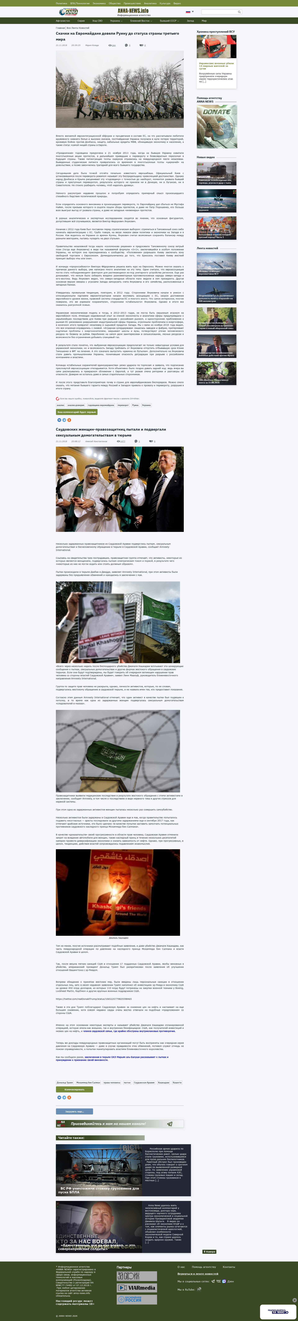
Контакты (229, 1266)
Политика (61, 3)
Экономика (99, 3)
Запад (190, 20)
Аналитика (150, 3)
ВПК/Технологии (80, 3)
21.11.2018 (68, 45)
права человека (112, 1082)
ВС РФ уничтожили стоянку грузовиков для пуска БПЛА (98, 1190)
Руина (135, 405)
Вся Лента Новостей (78, 28)
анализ (60, 405)
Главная (60, 28)
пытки (127, 1082)
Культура (165, 3)
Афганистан (63, 20)
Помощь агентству (204, 1266)
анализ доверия (76, 405)
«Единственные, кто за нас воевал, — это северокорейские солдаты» (96, 1247)
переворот (123, 405)
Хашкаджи (163, 1082)
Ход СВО (97, 20)
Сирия (81, 20)
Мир (204, 20)
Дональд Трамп (65, 1082)
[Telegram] (64, 420)
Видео (177, 3)
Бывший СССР (168, 20)
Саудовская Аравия (144, 1082)
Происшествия (132, 3)
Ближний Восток (140, 20)
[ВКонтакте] (59, 420)
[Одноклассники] (69, 420)
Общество (115, 3)
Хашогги (177, 1082)
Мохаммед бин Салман (88, 1082)
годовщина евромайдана (101, 405)
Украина (115, 20)
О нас (181, 1266)
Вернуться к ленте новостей (198, 1273)
